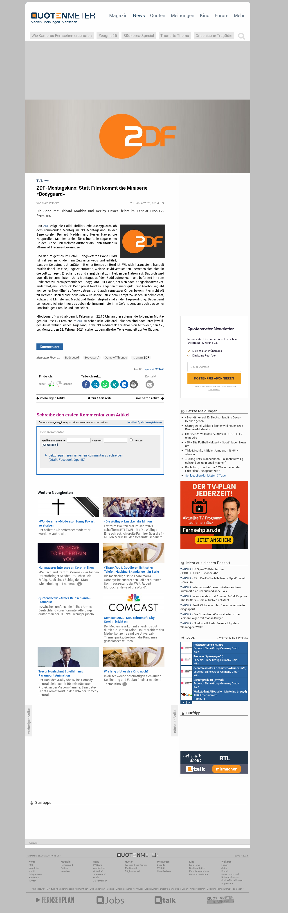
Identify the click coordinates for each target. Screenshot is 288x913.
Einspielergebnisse (199, 871)
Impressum (227, 883)
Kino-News (194, 864)
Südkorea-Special (139, 35)
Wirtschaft (98, 871)
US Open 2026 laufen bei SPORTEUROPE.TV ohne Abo (213, 436)
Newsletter (34, 868)
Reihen (64, 868)
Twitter (32, 880)
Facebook (34, 877)
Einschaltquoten (124, 888)
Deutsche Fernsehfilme (218, 888)
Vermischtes (99, 868)
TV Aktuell (50, 888)
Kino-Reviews (164, 871)
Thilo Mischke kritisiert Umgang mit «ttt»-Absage (212, 452)
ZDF (46, 226)
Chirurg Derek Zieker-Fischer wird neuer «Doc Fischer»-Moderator (214, 427)
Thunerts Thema (174, 35)
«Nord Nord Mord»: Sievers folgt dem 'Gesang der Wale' (209, 625)
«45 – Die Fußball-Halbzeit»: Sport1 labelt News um (216, 444)
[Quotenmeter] (63, 18)
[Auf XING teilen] (114, 385)
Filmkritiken (82, 888)
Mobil (32, 871)
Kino (204, 15)
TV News (109, 888)
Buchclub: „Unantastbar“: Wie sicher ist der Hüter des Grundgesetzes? (212, 469)
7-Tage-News (35, 874)
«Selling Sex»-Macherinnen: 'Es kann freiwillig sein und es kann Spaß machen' (214, 460)
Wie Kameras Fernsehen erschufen (62, 35)
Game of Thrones (116, 357)
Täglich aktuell (132, 871)
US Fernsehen (97, 888)
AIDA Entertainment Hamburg (220, 695)
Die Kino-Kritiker (197, 868)
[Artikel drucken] (134, 385)
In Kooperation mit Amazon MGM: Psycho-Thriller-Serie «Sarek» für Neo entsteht (213, 598)
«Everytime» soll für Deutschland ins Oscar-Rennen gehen (213, 419)
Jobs (224, 868)
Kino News (38, 888)
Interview (65, 871)
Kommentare (50, 346)
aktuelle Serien (180, 888)
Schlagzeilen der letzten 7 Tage (205, 475)
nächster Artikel (148, 398)
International (99, 874)
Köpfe (96, 877)
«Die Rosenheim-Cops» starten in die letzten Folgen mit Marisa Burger (210, 616)
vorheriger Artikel (53, 398)
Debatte (161, 864)
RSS (31, 864)
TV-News (97, 864)
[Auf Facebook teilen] (86, 385)
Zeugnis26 (108, 35)
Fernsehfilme (165, 888)
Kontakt (225, 871)
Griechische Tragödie (214, 35)
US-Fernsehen (100, 880)
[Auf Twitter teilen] (95, 385)
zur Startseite (101, 398)
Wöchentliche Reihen (136, 864)
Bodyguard (72, 357)
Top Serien (237, 888)
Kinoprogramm (197, 888)
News (139, 15)
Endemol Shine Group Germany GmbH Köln (216, 648)
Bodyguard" (91, 357)
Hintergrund (67, 864)
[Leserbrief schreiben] (150, 385)
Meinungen (182, 15)
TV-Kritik (161, 868)
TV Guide (138, 888)
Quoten (157, 15)
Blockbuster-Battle (198, 874)
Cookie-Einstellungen (232, 880)
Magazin (118, 15)
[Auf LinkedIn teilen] (124, 385)
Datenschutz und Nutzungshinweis (230, 876)
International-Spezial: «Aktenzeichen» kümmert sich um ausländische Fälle (210, 589)
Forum (221, 15)
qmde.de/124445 (154, 369)
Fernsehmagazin (65, 888)
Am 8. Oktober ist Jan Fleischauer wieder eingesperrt (212, 607)
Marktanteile (131, 868)
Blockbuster (151, 888)
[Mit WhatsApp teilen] (105, 385)
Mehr (239, 15)
